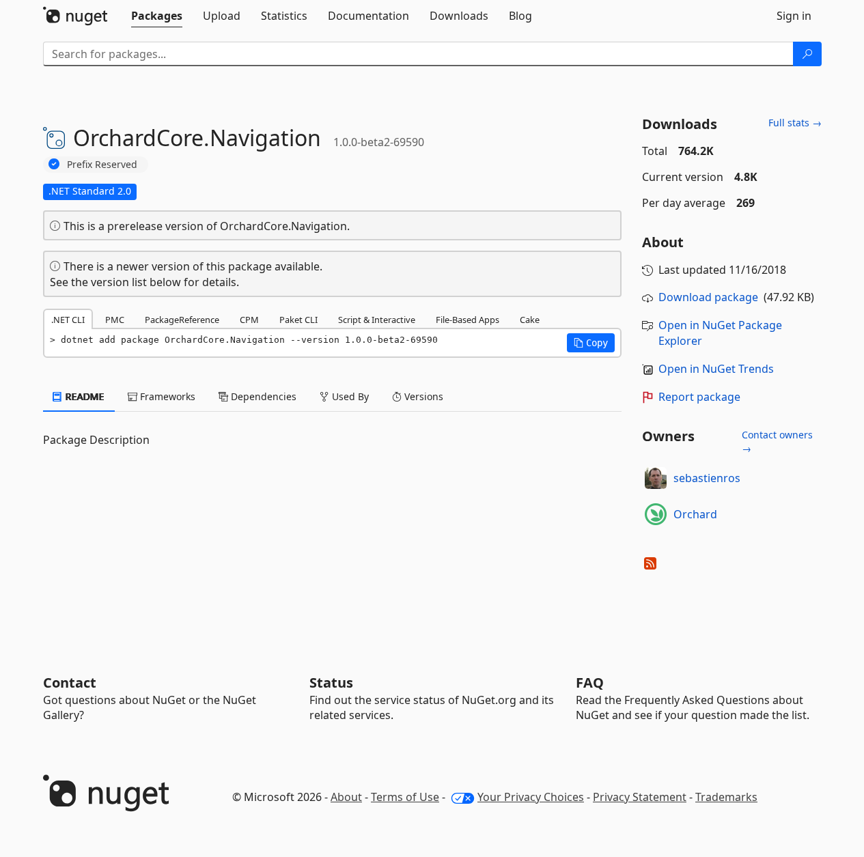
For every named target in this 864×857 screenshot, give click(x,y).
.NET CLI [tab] (68, 319)
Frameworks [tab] (166, 396)
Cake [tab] (530, 319)
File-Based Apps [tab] (467, 319)
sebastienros (706, 478)
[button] (591, 342)
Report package (699, 396)
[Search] (807, 54)
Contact (69, 682)
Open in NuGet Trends (716, 368)
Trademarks (726, 796)
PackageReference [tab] (182, 319)
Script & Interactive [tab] (376, 319)
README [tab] (83, 396)
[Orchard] (655, 514)
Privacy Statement (639, 796)
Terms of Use (405, 796)
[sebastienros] (655, 478)
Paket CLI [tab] (298, 319)
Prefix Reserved (102, 164)
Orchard (695, 514)
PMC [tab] (114, 319)
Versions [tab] (422, 396)
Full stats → (795, 122)
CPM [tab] (249, 319)
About (346, 796)
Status (331, 682)
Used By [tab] (349, 396)
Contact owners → (777, 441)
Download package (708, 297)
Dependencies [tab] (262, 396)
